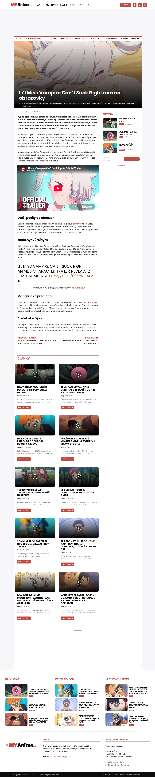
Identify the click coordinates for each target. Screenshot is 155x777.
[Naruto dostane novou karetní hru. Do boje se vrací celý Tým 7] (116, 719)
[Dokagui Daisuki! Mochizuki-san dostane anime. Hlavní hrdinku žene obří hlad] (35, 582)
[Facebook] (135, 5)
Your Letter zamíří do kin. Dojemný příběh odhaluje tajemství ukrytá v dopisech (78, 599)
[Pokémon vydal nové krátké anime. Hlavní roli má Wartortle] (79, 425)
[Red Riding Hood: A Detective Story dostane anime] (79, 477)
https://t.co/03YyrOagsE (71, 276)
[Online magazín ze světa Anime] (20, 4)
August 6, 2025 (79, 287)
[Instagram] (140, 5)
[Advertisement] (121, 204)
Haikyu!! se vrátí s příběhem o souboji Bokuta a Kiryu (30, 441)
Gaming (19, 550)
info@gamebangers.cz (61, 756)
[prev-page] (104, 158)
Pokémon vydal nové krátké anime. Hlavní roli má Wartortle (78, 441)
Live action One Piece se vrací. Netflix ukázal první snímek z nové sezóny (36, 342)
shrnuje (93, 302)
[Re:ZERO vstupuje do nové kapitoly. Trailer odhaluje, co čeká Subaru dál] (79, 528)
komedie (55, 137)
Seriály (19, 395)
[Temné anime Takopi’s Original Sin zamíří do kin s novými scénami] (79, 374)
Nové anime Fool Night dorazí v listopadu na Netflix (32, 389)
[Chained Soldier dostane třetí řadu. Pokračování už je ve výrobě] (116, 705)
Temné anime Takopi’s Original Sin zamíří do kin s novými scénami (78, 389)
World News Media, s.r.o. (31, 775)
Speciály (20, 447)
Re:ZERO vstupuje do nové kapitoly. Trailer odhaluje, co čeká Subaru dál (78, 545)
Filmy (62, 395)
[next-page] (108, 158)
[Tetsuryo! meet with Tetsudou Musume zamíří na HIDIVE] (35, 477)
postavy (77, 223)
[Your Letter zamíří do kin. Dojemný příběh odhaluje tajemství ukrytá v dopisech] (79, 582)
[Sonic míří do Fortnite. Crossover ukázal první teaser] (35, 528)
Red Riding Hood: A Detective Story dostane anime (77, 492)
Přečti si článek (23, 407)
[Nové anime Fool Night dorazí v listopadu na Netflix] (35, 374)
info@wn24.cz (119, 762)
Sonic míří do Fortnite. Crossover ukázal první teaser (33, 544)
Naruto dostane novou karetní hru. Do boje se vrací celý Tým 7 (138, 719)
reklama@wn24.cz (121, 765)
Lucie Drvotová (28, 112)
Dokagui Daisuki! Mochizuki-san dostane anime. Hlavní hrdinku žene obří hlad (35, 599)
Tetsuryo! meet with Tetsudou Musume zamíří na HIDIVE (33, 492)
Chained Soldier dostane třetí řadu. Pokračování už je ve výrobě (138, 705)
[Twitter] (145, 5)
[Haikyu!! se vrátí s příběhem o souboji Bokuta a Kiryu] (35, 425)
